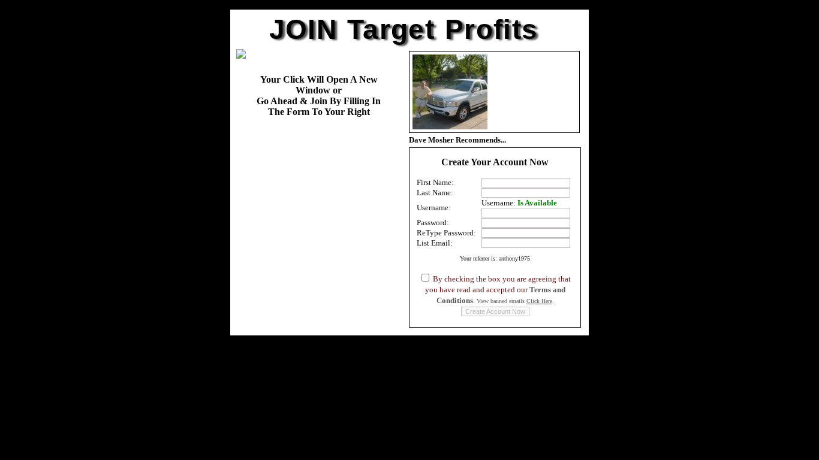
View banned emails (514, 301)
